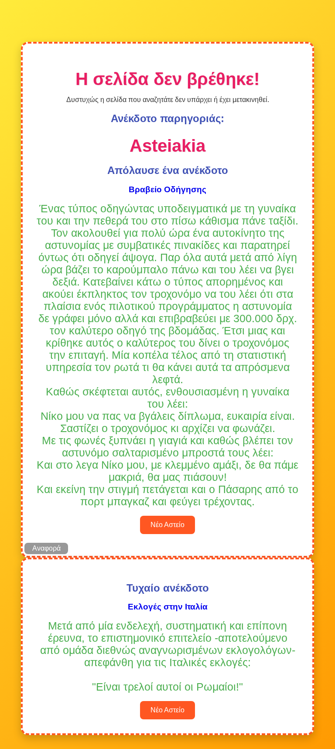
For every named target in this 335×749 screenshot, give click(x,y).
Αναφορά (46, 548)
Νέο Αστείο (167, 524)
